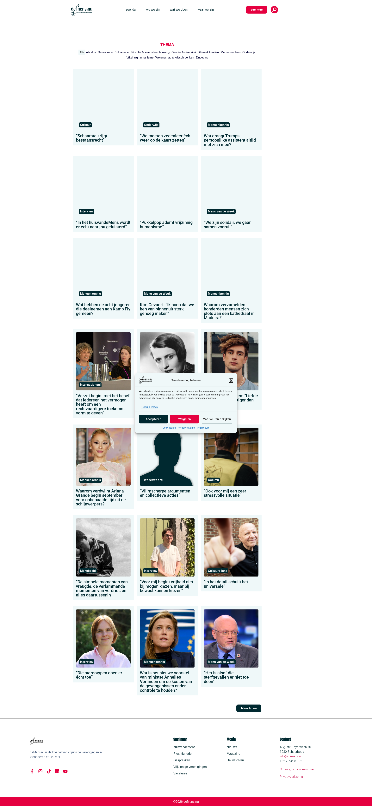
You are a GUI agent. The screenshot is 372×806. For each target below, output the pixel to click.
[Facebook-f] (32, 771)
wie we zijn (153, 9)
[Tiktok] (48, 771)
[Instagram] (40, 771)
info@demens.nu (291, 756)
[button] (231, 380)
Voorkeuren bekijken (217, 419)
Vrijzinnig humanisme (140, 57)
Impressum (203, 428)
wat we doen (179, 9)
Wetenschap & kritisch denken (174, 57)
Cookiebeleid (169, 428)
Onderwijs (248, 52)
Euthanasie (122, 52)
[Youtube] (65, 771)
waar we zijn (205, 9)
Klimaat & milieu (208, 52)
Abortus (91, 52)
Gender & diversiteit (183, 52)
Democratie (105, 52)
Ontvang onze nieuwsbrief (297, 769)
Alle (81, 52)
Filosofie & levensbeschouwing (150, 52)
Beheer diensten (149, 407)
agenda (131, 9)
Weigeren (184, 419)
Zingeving (202, 57)
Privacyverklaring (186, 428)
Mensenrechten (230, 52)
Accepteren (153, 419)
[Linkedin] (57, 771)
